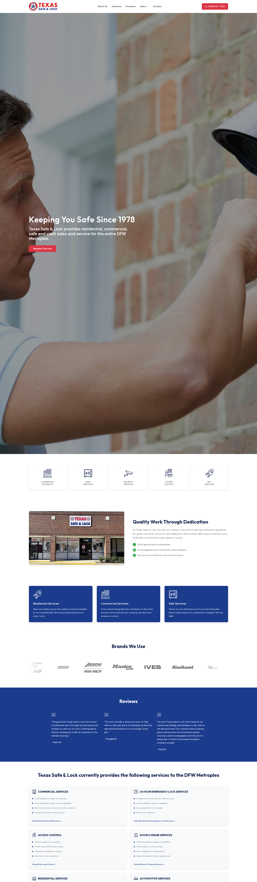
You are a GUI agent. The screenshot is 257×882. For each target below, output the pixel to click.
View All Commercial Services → (47, 821)
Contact (157, 6)
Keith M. (57, 742)
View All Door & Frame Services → (149, 864)
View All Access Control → (44, 864)
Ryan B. (162, 749)
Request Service (42, 248)
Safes (143, 6)
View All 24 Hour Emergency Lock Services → (155, 821)
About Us (102, 6)
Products (131, 6)
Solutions (117, 6)
